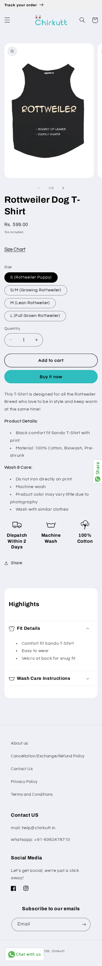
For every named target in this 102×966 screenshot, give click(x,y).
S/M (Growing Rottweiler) (35, 290)
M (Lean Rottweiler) (30, 303)
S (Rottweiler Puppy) (31, 277)
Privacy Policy (24, 782)
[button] (7, 20)
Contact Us (22, 769)
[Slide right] (63, 188)
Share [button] (16, 563)
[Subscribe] (84, 924)
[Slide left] (39, 188)
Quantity (12, 329)
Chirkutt (58, 951)
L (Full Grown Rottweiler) (35, 316)
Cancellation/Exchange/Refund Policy (48, 756)
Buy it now (51, 377)
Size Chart (15, 249)
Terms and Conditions (32, 794)
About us (19, 743)
